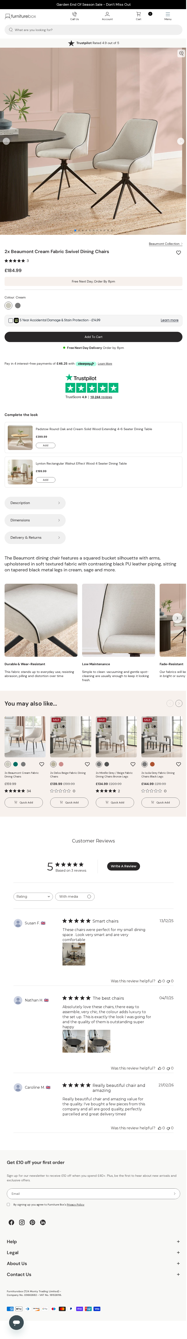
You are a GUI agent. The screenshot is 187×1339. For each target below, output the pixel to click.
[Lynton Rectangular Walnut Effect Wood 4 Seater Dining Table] (20, 472)
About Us (92, 1260)
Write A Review (123, 866)
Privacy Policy (75, 1204)
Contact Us (92, 1271)
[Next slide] (180, 141)
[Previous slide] (6, 141)
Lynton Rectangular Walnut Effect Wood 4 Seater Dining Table (81, 463)
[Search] (11, 30)
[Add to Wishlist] (179, 252)
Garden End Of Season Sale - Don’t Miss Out (94, 4)
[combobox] (33, 897)
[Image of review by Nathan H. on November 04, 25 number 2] (99, 1041)
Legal (92, 1249)
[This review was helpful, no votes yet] (159, 981)
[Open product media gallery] (181, 53)
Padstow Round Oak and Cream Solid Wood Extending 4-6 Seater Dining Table (94, 429)
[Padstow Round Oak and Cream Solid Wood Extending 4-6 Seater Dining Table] (20, 437)
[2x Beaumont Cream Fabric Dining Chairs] (25, 736)
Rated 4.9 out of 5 (97, 43)
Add (49, 446)
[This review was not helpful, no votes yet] (168, 981)
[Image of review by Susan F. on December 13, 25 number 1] (73, 954)
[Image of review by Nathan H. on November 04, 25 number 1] (73, 1041)
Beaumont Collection (164, 244)
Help (92, 1238)
